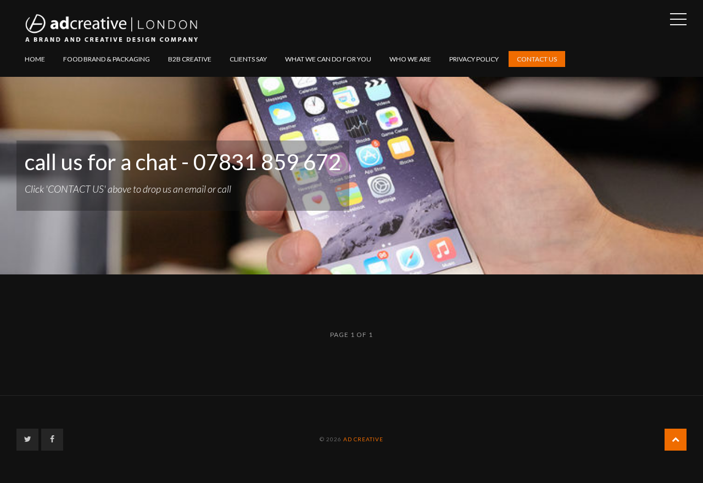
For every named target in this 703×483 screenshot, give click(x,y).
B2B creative (189, 59)
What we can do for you (328, 59)
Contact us (537, 59)
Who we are (410, 59)
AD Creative (363, 439)
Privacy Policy (474, 59)
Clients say (248, 59)
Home (35, 59)
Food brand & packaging (106, 59)
